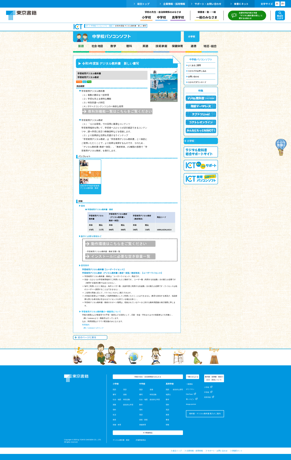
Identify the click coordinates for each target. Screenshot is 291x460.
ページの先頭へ (281, 147)
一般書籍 (189, 384)
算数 (114, 405)
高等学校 (207, 397)
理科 (129, 47)
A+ (282, 3)
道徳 (194, 47)
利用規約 (85, 325)
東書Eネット (237, 451)
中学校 (206, 392)
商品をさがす (280, 17)
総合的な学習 (128, 405)
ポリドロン (190, 389)
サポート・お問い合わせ (208, 4)
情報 (167, 425)
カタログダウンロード (197, 82)
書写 (114, 394)
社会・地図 (97, 47)
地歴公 (168, 394)
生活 (114, 415)
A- (277, 3)
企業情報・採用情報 (174, 4)
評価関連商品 (141, 440)
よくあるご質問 (194, 65)
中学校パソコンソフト (200, 59)
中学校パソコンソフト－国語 (101, 26)
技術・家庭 (143, 420)
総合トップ (143, 4)
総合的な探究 (178, 389)
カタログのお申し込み (197, 71)
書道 (167, 420)
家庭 (114, 420)
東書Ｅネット (241, 4)
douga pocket (191, 404)
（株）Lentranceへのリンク (93, 328)
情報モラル (210, 47)
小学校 (206, 387)
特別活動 (126, 399)
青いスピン (190, 399)
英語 (145, 47)
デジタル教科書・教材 (121, 440)
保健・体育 (117, 425)
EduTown (189, 394)
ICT (78, 26)
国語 (81, 47)
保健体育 (177, 47)
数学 (113, 47)
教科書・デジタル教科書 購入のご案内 (205, 414)
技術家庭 (161, 47)
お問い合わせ (193, 77)
